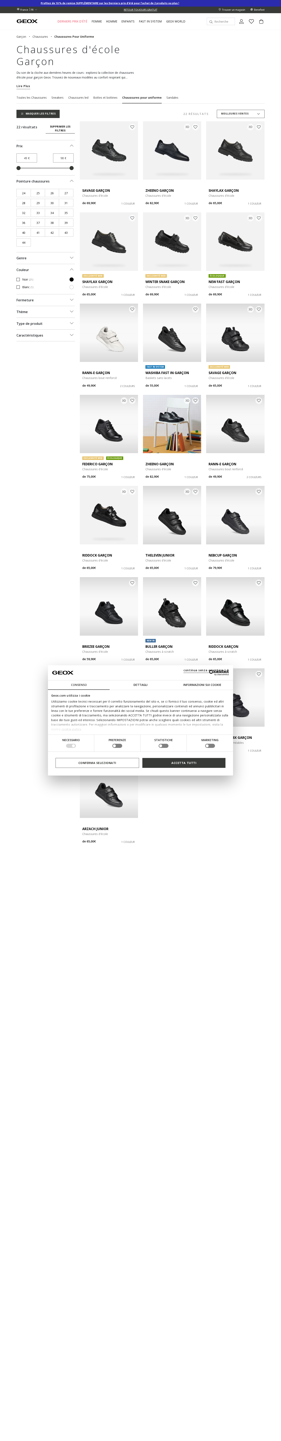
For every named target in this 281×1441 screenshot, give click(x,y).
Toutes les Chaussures (31, 97)
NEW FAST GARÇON (224, 282)
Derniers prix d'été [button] (72, 21)
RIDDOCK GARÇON (97, 555)
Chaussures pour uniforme (142, 97)
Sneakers (57, 97)
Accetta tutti (183, 763)
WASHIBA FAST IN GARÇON (167, 373)
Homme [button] (111, 21)
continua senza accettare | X (206, 670)
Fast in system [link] (150, 21)
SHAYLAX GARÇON (224, 190)
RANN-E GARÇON (96, 373)
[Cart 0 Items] (260, 25)
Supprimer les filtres (60, 128)
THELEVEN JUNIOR (159, 555)
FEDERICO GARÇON (97, 464)
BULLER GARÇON (159, 646)
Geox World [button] (175, 21)
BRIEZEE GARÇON (96, 646)
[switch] (117, 746)
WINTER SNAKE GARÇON (165, 282)
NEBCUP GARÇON (223, 555)
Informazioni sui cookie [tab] (202, 685)
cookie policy (71, 729)
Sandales (172, 97)
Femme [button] (97, 21)
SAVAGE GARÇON (96, 190)
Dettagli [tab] (140, 685)
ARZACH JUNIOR (95, 829)
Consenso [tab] (79, 685)
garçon (21, 37)
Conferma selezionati (97, 763)
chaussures (40, 37)
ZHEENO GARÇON (159, 190)
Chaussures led (78, 97)
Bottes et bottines (105, 97)
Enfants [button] (128, 21)
